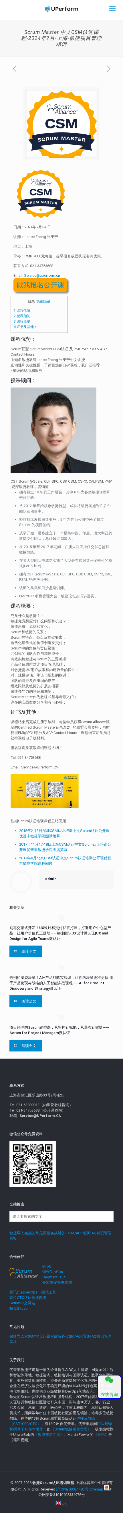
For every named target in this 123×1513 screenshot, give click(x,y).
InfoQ (46, 1266)
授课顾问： (24, 316)
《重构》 (101, 1434)
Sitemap (96, 1489)
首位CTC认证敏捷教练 (27, 1297)
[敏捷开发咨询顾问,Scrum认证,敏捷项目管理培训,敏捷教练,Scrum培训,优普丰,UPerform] (61, 8)
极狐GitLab (18, 1308)
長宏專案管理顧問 (57, 1282)
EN (64, 1504)
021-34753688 (41, 266)
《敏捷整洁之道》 (49, 1434)
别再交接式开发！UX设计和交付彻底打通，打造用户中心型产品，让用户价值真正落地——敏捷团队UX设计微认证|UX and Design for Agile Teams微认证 (60, 933)
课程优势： (24, 311)
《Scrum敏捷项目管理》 (71, 1429)
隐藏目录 (43, 302)
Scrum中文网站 (22, 1303)
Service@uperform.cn (42, 275)
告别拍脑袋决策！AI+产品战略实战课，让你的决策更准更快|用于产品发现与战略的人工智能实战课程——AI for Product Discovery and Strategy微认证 (61, 983)
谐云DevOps (52, 1272)
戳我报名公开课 (40, 285)
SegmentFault (54, 1277)
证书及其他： (25, 327)
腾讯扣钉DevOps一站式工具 (32, 1292)
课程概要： (24, 321)
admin (51, 879)
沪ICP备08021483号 (72, 1489)
